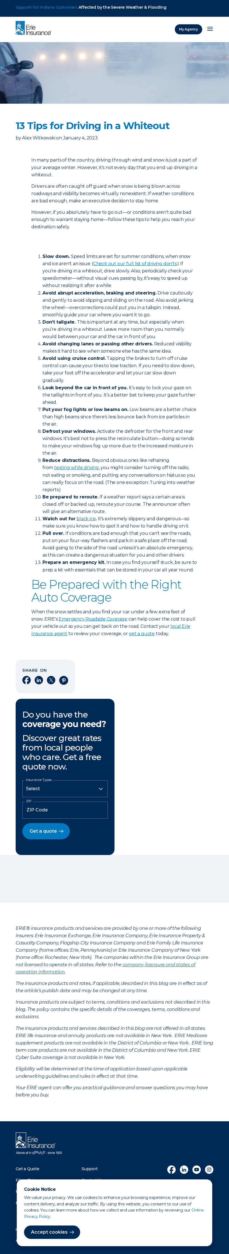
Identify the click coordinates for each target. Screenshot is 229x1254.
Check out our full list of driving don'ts (135, 263)
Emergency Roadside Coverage (93, 619)
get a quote (142, 633)
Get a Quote (27, 1168)
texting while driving (76, 467)
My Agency (188, 29)
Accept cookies (49, 1232)
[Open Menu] (210, 29)
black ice (86, 518)
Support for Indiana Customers (46, 7)
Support (90, 1168)
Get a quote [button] (43, 831)
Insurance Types (39, 780)
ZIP (29, 801)
